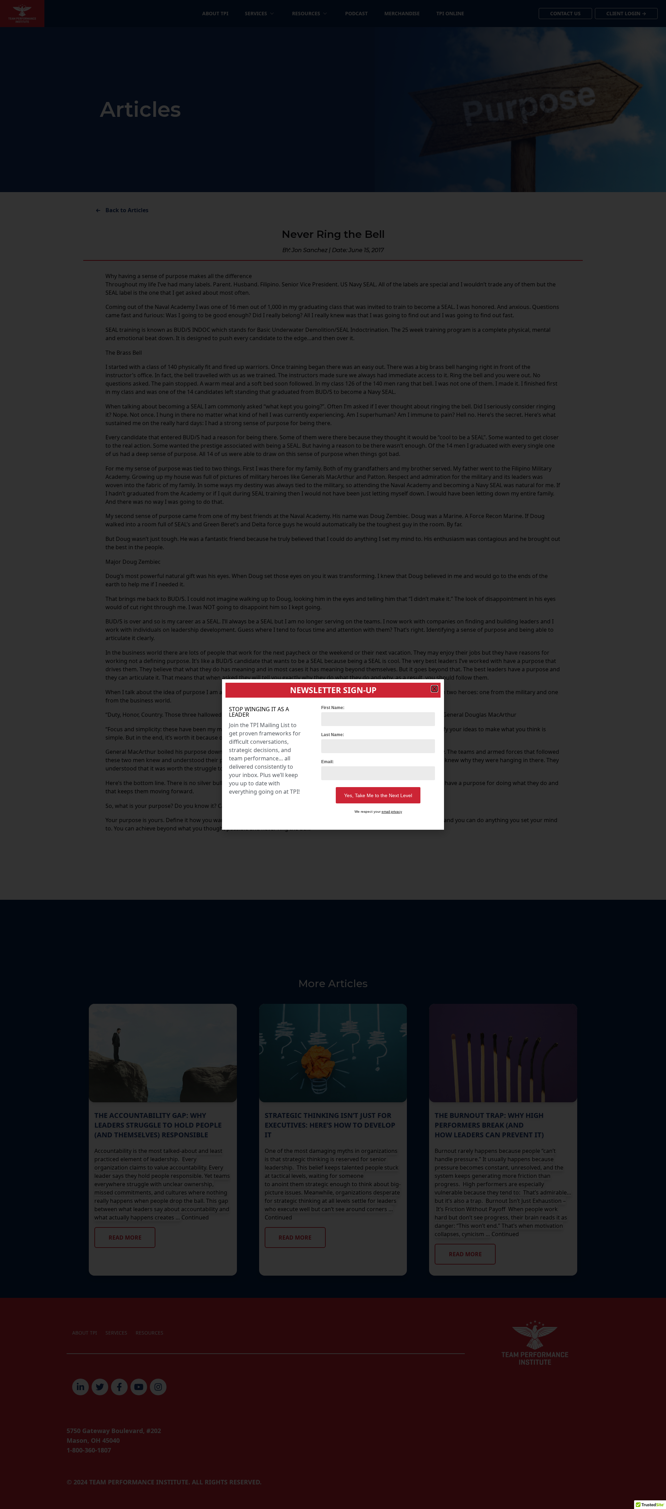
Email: (327, 761)
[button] (434, 688)
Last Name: (332, 734)
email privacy (392, 811)
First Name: (332, 707)
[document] (333, 754)
